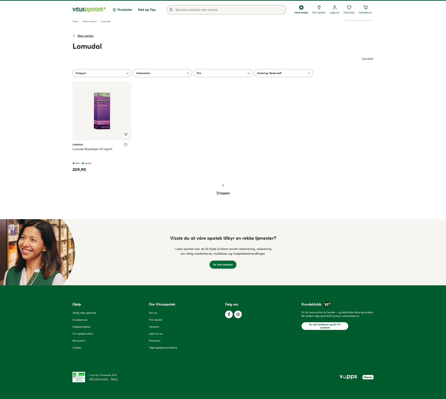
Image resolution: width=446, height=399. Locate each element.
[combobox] (226, 10)
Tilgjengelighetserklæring (163, 347)
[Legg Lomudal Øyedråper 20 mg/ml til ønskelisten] (125, 145)
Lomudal (77, 144)
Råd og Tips (147, 10)
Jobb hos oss (156, 333)
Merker (114, 379)
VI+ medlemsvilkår (82, 333)
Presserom (154, 340)
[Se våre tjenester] (223, 252)
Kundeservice (80, 319)
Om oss (153, 312)
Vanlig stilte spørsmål (84, 312)
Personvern (78, 340)
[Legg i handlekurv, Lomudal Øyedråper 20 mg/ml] (125, 134)
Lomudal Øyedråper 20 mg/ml (92, 149)
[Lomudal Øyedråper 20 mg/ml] (102, 110)
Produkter (124, 10)
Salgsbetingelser (81, 326)
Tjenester (154, 326)
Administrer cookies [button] (98, 379)
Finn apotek (155, 319)
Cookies (76, 347)
